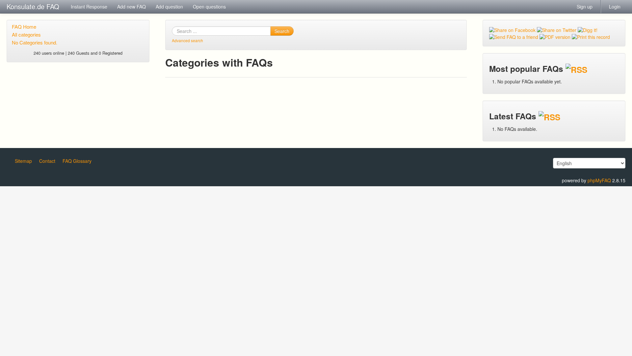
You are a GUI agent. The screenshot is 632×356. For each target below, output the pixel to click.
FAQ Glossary (77, 161)
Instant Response (89, 6)
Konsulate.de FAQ (33, 6)
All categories (26, 34)
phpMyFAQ (599, 180)
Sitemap (23, 161)
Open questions (209, 6)
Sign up (584, 6)
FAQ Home (24, 26)
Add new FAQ (131, 6)
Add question (169, 6)
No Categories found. (34, 42)
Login (614, 6)
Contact (47, 161)
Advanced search (187, 40)
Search (282, 31)
